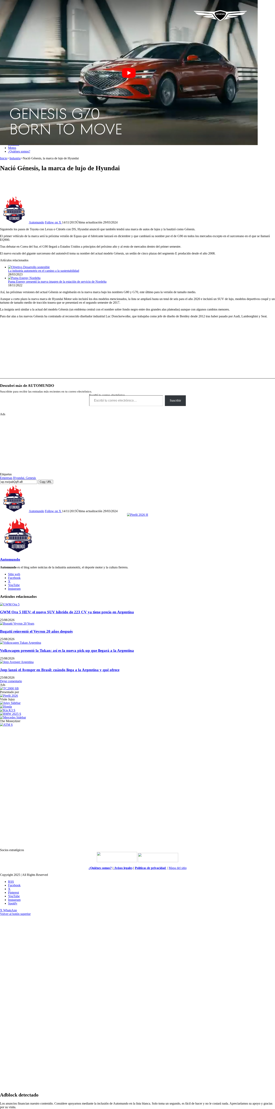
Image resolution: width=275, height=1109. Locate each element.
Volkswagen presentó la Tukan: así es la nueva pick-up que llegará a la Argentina (67, 650)
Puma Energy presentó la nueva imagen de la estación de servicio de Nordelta (57, 281)
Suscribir (175, 400)
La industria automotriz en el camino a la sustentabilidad (43, 270)
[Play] (129, 73)
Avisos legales (122, 868)
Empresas (6, 478)
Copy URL (46, 481)
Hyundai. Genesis (24, 478)
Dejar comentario (11, 681)
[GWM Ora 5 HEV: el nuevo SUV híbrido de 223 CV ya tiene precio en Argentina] (10, 604)
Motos (12, 148)
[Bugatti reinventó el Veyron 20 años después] (17, 623)
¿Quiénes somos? (19, 151)
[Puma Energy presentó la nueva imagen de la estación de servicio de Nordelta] (24, 278)
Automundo (36, 222)
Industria (15, 158)
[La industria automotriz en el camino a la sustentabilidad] (29, 267)
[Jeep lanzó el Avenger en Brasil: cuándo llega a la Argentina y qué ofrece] (17, 662)
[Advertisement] (137, 185)
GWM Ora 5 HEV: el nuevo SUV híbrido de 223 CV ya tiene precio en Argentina (67, 612)
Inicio (3, 158)
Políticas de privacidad (150, 868)
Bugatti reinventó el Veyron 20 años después (36, 631)
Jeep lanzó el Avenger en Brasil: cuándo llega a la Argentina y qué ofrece (59, 670)
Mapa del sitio (178, 868)
